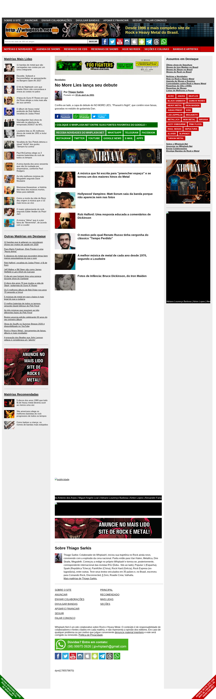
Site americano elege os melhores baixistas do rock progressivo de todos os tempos (31, 413)
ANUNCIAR (31, 20)
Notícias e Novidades (176, 76)
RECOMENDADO (109, 594)
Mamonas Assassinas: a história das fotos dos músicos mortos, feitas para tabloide (31, 189)
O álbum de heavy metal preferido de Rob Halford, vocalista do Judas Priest (28, 111)
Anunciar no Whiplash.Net (179, 146)
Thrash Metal (176, 138)
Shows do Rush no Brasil (179, 72)
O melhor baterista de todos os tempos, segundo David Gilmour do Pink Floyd (22, 304)
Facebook (148, 132)
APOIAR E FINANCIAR (116, 20)
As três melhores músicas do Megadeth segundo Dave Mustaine (30, 178)
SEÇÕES (156, 49)
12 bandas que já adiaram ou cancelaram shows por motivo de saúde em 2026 (23, 243)
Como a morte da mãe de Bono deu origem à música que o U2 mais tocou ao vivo (31, 200)
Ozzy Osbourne (177, 124)
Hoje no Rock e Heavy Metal (180, 79)
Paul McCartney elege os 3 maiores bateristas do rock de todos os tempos (30, 155)
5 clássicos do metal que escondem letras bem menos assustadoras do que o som (26, 257)
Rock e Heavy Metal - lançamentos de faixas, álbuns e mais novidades (25, 331)
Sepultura (191, 129)
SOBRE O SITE (12, 20)
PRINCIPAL (106, 590)
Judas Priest (175, 110)
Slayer (172, 133)
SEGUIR (137, 20)
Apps (140, 138)
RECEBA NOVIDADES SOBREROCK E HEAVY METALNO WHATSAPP (10, 688)
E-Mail (129, 138)
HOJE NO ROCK (131, 49)
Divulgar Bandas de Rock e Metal (182, 151)
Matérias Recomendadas (21, 394)
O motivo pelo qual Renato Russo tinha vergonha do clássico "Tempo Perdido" (113, 236)
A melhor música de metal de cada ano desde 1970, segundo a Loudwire (112, 257)
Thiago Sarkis (76, 92)
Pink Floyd (195, 124)
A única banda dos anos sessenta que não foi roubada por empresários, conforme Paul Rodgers (32, 167)
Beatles (193, 96)
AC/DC (171, 96)
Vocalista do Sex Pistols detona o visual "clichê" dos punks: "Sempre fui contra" (32, 144)
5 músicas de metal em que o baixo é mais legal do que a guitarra (24, 298)
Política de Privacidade (91, 635)
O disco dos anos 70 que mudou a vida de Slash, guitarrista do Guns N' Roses (23, 284)
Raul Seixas (174, 129)
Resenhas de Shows (176, 88)
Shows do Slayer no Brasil (179, 69)
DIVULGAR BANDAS (87, 20)
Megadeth (192, 115)
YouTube (94, 138)
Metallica (174, 119)
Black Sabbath (176, 101)
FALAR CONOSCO (156, 20)
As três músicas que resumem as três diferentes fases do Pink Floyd (21, 311)
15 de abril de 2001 (84, 95)
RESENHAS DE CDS (75, 49)
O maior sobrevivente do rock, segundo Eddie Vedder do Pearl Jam (31, 211)
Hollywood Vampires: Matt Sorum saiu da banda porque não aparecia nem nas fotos (115, 195)
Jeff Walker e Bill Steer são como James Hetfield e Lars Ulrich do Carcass (22, 270)
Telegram (131, 132)
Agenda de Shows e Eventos (180, 81)
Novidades (60, 79)
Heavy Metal (175, 105)
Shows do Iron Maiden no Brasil (182, 67)
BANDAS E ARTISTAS (185, 49)
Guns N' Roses (197, 101)
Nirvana (203, 119)
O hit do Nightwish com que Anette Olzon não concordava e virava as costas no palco (31, 89)
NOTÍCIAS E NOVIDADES (18, 49)
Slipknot (184, 133)
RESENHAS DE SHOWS (104, 49)
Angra (181, 96)
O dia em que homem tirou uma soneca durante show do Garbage (22, 277)
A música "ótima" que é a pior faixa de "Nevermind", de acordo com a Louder (32, 222)
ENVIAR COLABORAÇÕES (57, 20)
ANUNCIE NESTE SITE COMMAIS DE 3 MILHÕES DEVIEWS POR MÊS (205, 688)
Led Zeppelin (175, 115)
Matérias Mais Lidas (18, 59)
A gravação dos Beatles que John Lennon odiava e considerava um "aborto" (23, 338)
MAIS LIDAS (106, 599)
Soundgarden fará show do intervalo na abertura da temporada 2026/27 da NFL (29, 122)
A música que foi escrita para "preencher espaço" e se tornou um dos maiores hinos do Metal (114, 175)
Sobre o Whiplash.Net (177, 144)
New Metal (189, 119)
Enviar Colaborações (176, 148)
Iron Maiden (192, 105)
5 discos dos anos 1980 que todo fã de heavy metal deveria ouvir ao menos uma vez (32, 402)
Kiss (188, 110)
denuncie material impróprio (129, 632)
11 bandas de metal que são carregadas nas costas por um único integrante (31, 67)
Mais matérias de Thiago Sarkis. (80, 578)
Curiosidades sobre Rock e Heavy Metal (186, 83)
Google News (112, 138)
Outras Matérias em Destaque (25, 236)
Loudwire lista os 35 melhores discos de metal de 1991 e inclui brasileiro (31, 133)
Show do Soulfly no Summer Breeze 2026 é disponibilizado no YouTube (24, 325)
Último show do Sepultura (179, 65)
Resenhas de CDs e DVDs (179, 86)
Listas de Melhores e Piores (180, 90)
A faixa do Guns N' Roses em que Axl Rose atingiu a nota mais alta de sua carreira (32, 100)
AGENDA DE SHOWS (48, 49)
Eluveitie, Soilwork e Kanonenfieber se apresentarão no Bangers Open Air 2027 (31, 78)
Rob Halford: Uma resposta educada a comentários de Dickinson (114, 216)
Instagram (63, 138)
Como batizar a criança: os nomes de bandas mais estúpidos (32, 423)
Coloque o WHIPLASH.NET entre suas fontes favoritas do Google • (68, 125)
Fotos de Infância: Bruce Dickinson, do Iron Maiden (112, 275)
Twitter (79, 138)
